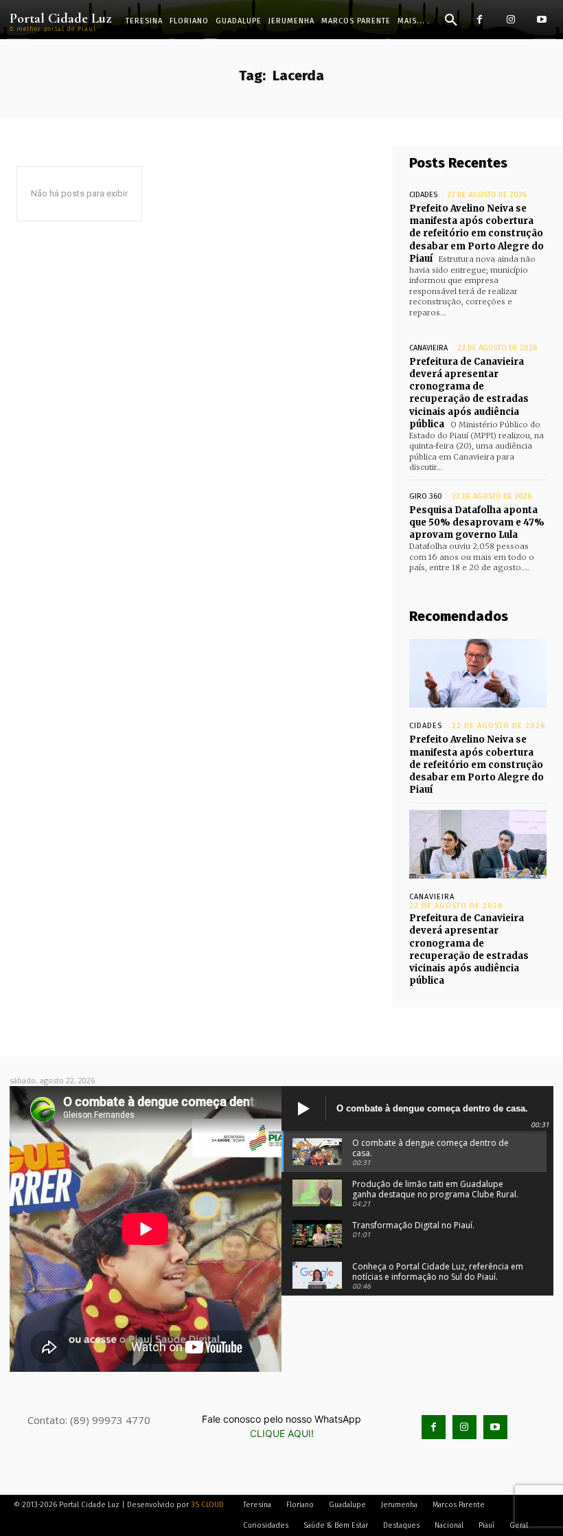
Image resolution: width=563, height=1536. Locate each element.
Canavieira (428, 348)
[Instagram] (510, 20)
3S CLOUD (207, 1504)
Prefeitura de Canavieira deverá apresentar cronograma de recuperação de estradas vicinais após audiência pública (469, 393)
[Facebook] (480, 20)
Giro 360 (425, 496)
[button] (451, 20)
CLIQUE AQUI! (282, 1433)
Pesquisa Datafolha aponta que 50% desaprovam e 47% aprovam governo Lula (476, 522)
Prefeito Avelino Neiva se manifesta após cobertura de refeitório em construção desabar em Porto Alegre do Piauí (476, 233)
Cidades (423, 195)
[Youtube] (541, 20)
